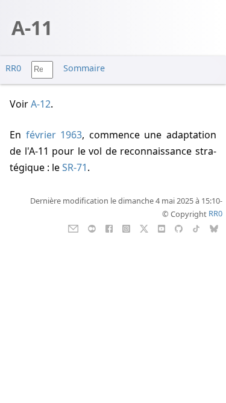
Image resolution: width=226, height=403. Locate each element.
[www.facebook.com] (108, 227)
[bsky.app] (214, 227)
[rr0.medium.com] (91, 227)
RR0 (13, 68)
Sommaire (84, 68)
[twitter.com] (144, 227)
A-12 (41, 104)
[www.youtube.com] (161, 227)
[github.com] (178, 227)
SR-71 (74, 167)
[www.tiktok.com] (196, 227)
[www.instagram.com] (126, 227)
